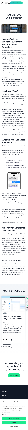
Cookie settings (14, 426)
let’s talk (4, 274)
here (3, 268)
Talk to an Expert (14, 375)
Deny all (14, 422)
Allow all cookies (14, 418)
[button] (14, 391)
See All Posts (6, 346)
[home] (5, 3)
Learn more (5, 414)
